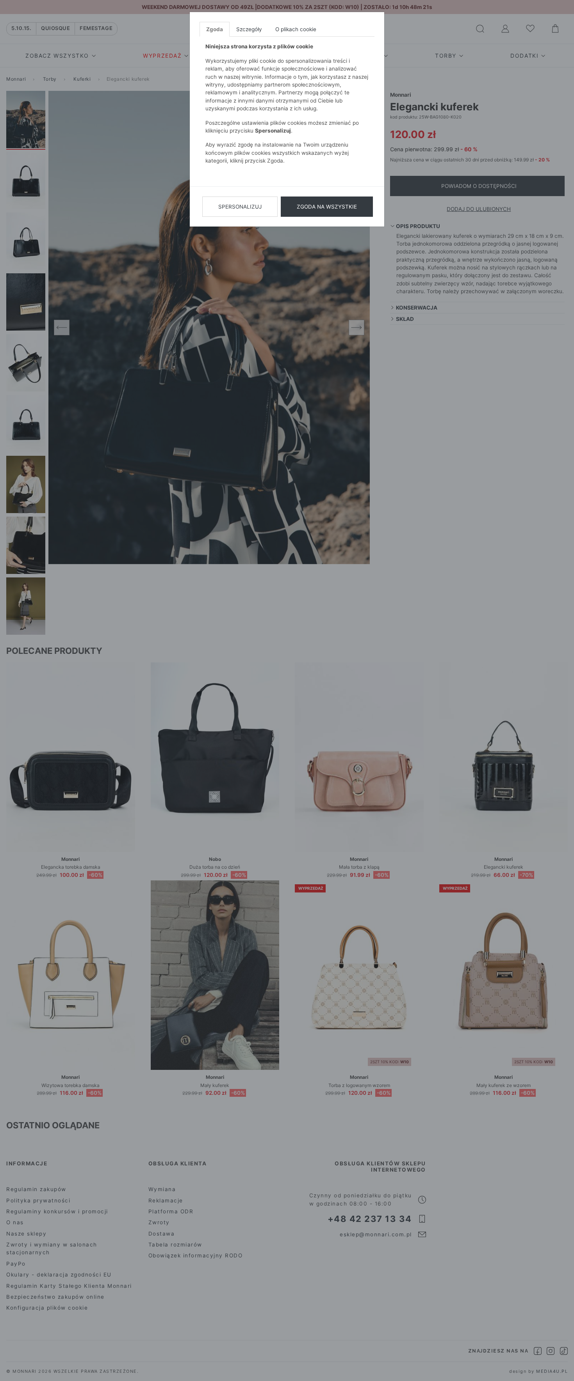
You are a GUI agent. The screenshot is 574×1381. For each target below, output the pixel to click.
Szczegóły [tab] (249, 29)
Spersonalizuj (240, 207)
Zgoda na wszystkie (327, 207)
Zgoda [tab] (214, 29)
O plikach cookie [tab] (295, 29)
